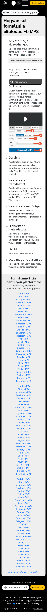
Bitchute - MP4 (23, 467)
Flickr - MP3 (23, 360)
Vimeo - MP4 (23, 404)
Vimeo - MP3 (23, 311)
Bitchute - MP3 (23, 375)
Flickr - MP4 (23, 452)
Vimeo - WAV (23, 497)
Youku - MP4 (23, 461)
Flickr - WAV (23, 545)
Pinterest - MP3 (23, 323)
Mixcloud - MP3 (23, 354)
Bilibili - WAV (23, 527)
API (15, 597)
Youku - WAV (23, 554)
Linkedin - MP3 (23, 329)
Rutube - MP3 (23, 378)
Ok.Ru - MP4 (23, 455)
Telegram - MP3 (23, 335)
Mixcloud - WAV (23, 539)
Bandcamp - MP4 (24, 443)
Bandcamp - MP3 (24, 351)
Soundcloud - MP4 (23, 407)
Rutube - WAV (23, 563)
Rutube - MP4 (23, 470)
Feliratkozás (37, 587)
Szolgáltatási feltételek (14, 600)
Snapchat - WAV (23, 518)
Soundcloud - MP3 (23, 314)
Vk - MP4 (23, 431)
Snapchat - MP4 (23, 425)
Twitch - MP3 (23, 308)
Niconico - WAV (24, 557)
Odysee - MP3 (23, 348)
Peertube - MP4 (23, 474)
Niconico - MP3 (23, 372)
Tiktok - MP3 (23, 296)
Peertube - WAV (23, 566)
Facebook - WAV (23, 488)
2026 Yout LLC (15, 608)
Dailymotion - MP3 (23, 320)
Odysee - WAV (23, 533)
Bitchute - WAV (23, 560)
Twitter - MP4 (23, 398)
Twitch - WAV (24, 494)
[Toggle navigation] (25, 3)
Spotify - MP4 (23, 449)
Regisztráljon (37, 3)
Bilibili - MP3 (23, 341)
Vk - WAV (23, 524)
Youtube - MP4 (23, 386)
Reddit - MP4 (24, 410)
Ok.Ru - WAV (23, 548)
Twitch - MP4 (23, 401)
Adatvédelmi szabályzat (30, 597)
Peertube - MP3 (23, 381)
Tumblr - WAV (23, 512)
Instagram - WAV (23, 485)
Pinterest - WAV (23, 509)
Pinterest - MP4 (23, 416)
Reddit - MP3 (24, 317)
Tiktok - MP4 (23, 389)
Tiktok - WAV (23, 482)
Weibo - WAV (23, 551)
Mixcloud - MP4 (23, 446)
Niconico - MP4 (23, 464)
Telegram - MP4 (23, 428)
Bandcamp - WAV (23, 536)
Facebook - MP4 (23, 395)
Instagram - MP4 (23, 392)
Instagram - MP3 (23, 299)
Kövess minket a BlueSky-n (28, 603)
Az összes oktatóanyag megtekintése (23, 572)
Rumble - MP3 (23, 344)
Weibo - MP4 (23, 458)
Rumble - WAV (23, 530)
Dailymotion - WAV (23, 506)
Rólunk (9, 597)
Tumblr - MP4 (23, 419)
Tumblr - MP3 (23, 326)
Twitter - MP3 (23, 305)
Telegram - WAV (23, 521)
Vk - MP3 (23, 338)
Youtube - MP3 (23, 293)
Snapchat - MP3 (23, 332)
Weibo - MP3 (23, 366)
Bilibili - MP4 (23, 434)
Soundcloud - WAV (23, 500)
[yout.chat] (19, 3)
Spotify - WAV (23, 542)
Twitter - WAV (23, 491)
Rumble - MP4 (23, 437)
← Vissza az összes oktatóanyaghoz (20, 12)
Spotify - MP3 (23, 357)
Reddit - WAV (23, 503)
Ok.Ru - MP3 (23, 363)
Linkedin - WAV (23, 515)
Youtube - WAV (23, 479)
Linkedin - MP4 (23, 422)
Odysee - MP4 (23, 440)
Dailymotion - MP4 (23, 413)
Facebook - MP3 (23, 302)
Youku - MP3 (23, 369)
